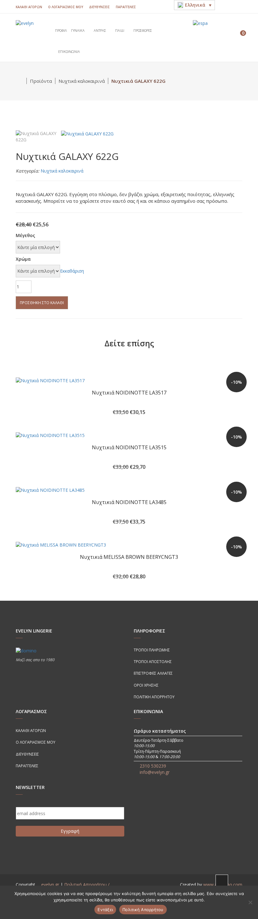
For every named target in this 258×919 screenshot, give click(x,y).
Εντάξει (105, 909)
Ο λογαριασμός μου (65, 7)
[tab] (36, 136)
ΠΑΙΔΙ (120, 30)
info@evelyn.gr (155, 772)
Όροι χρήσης (146, 685)
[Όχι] (250, 902)
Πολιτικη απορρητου (154, 697)
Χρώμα (23, 259)
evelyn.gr (50, 885)
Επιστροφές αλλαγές (153, 673)
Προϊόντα (41, 81)
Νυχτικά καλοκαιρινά (82, 81)
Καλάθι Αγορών (29, 7)
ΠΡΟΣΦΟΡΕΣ (143, 30)
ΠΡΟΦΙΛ (61, 30)
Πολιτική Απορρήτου (143, 909)
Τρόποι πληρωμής (152, 650)
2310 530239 (153, 766)
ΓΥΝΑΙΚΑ (78, 30)
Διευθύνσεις (99, 7)
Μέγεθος (25, 235)
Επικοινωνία (69, 51)
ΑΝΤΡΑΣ (100, 30)
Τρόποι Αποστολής (153, 661)
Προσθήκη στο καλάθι (42, 302)
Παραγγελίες (126, 7)
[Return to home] (21, 81)
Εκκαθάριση (72, 271)
